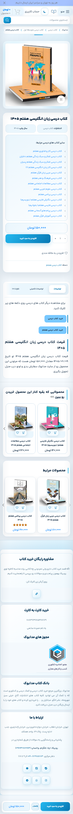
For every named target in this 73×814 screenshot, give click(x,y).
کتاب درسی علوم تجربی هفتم (47, 189)
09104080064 (23, 748)
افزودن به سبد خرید (28, 238)
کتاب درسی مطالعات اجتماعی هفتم (45, 183)
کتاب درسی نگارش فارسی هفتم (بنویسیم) (41, 200)
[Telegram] (27, 780)
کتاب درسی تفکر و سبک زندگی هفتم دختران (40, 156)
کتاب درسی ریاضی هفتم (50, 194)
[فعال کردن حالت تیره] (44, 11)
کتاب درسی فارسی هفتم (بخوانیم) (45, 205)
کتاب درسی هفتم (12, 30)
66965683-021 (35, 756)
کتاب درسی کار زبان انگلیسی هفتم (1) (44, 167)
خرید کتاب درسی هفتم (52, 330)
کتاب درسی (52, 30)
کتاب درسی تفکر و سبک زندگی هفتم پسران (41, 162)
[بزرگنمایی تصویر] (61, 99)
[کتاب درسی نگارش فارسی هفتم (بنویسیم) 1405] (52, 418)
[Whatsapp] (36, 780)
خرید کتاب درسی (55, 318)
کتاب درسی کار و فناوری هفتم (47, 151)
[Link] (36, 593)
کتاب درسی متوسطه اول (33, 30)
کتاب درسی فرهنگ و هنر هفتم (47, 178)
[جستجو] (7, 20)
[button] (55, 433)
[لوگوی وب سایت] (53, 11)
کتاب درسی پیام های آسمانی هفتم (45, 210)
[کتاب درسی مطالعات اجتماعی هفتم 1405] (20, 418)
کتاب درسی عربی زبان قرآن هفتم (46, 173)
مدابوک (65, 30)
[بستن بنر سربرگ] (4, 3)
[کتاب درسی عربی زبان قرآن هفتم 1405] (52, 492)
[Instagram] (46, 780)
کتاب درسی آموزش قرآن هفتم (47, 216)
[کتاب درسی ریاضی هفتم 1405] (20, 492)
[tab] (57, 289)
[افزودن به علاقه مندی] (49, 433)
